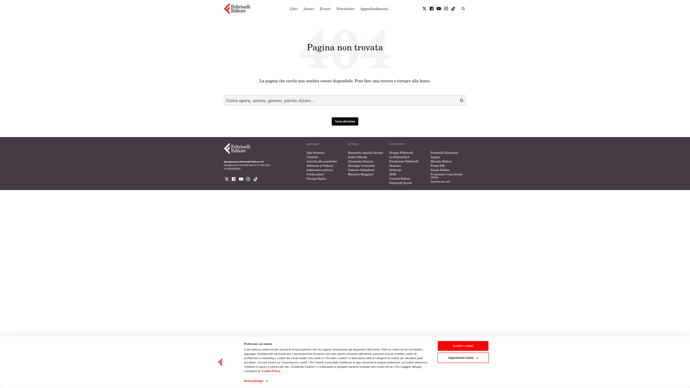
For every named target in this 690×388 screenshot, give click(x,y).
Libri (293, 8)
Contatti (312, 157)
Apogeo (435, 157)
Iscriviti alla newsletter (322, 161)
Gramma (395, 165)
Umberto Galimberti (361, 170)
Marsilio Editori (441, 161)
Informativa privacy (320, 170)
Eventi (325, 8)
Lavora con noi (440, 181)
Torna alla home (345, 121)
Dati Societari (316, 153)
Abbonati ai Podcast (320, 165)
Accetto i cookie (463, 345)
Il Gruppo (396, 144)
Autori (308, 8)
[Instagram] (255, 179)
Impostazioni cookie (461, 357)
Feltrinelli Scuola (400, 183)
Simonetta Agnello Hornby (365, 153)
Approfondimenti (374, 8)
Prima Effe (438, 165)
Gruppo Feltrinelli (401, 153)
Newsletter (345, 8)
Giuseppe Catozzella (361, 165)
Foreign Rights (316, 178)
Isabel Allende (357, 157)
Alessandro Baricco (360, 161)
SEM (392, 174)
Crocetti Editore (399, 178)
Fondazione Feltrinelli (403, 161)
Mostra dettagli (253, 380)
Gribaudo (395, 170)
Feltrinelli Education (444, 153)
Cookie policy (315, 174)
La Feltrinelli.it (399, 157)
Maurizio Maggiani (360, 174)
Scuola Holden (440, 170)
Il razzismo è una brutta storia (447, 175)
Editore (313, 144)
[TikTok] (453, 8)
